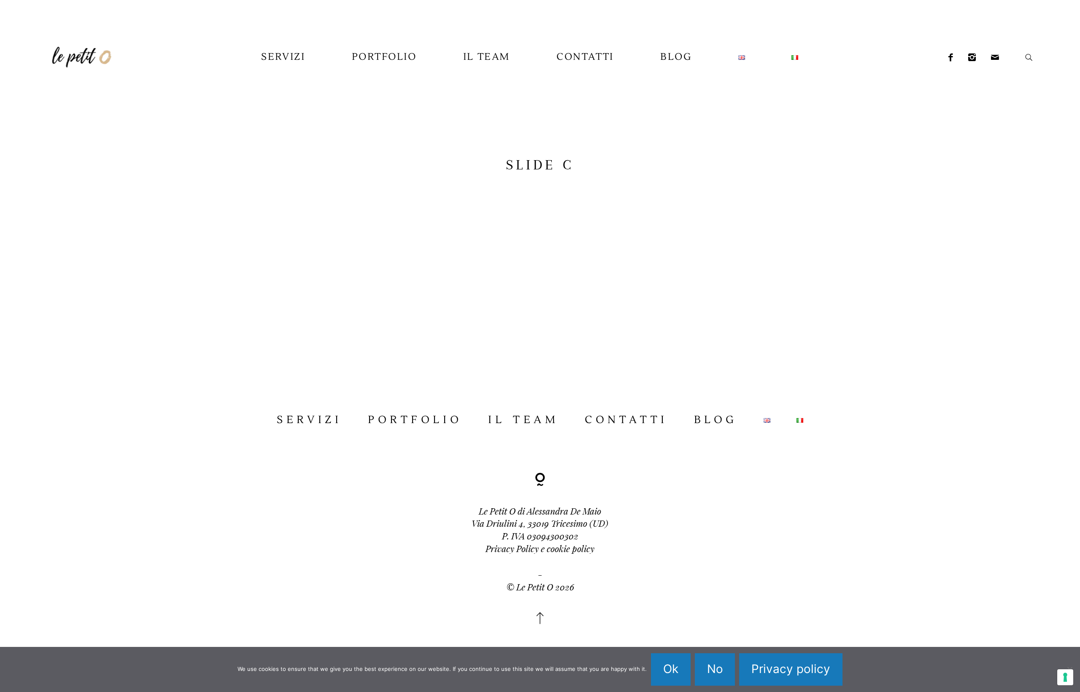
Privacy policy (790, 669)
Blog (675, 57)
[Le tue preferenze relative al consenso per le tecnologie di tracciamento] (1065, 677)
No (715, 669)
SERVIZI (283, 57)
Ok (670, 669)
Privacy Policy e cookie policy (540, 548)
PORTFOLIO (384, 57)
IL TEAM (486, 57)
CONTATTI (584, 57)
